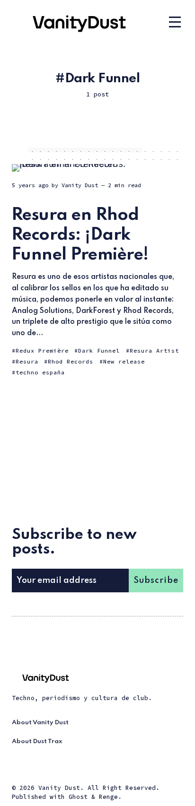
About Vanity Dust (40, 722)
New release (124, 361)
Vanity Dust (80, 185)
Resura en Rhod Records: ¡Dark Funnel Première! (80, 235)
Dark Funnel (99, 350)
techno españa (40, 372)
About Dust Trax (37, 741)
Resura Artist (154, 350)
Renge (108, 797)
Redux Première (42, 350)
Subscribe (155, 580)
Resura (27, 361)
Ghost (78, 797)
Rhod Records (70, 361)
